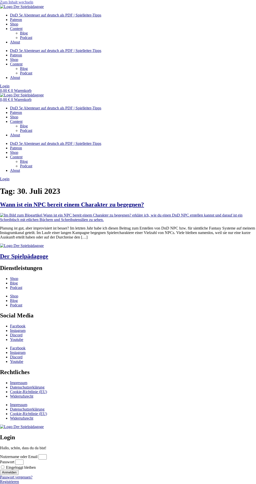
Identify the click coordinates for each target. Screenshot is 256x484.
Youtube (16, 339)
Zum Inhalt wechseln (16, 2)
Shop (14, 24)
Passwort (7, 462)
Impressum (18, 383)
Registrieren (9, 482)
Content (16, 28)
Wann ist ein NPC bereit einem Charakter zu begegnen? (72, 204)
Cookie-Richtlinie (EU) (28, 392)
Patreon (16, 19)
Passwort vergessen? (16, 477)
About (15, 42)
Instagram (18, 330)
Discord (16, 335)
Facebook (18, 326)
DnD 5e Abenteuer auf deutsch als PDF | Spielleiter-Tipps (55, 15)
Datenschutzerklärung (27, 387)
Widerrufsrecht (21, 396)
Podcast (26, 37)
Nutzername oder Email (19, 457)
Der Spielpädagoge (24, 256)
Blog (24, 33)
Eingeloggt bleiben (20, 467)
